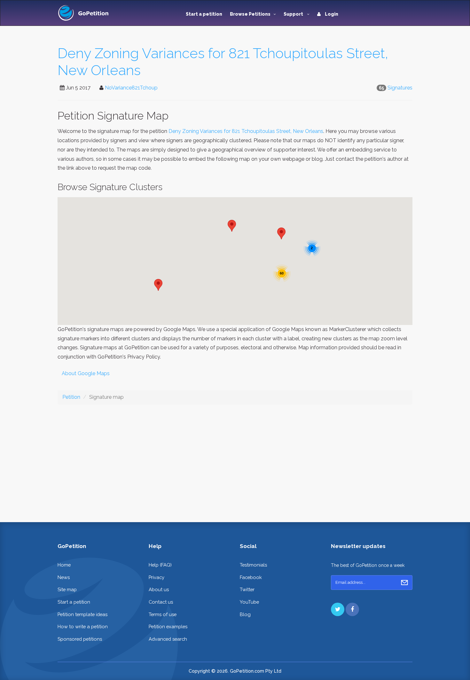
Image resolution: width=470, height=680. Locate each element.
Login (331, 14)
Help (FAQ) (160, 565)
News (64, 577)
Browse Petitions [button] (250, 14)
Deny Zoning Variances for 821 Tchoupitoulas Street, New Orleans (245, 131)
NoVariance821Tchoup (131, 88)
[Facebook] (352, 609)
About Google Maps (86, 373)
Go (404, 582)
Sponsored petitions (80, 639)
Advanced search (168, 639)
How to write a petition (83, 626)
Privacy (156, 577)
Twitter (247, 589)
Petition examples (168, 626)
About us (159, 589)
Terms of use (162, 614)
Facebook (251, 577)
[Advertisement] (235, 458)
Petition (71, 397)
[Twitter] (337, 609)
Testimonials (253, 565)
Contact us (161, 602)
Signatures (400, 88)
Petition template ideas (82, 614)
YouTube (249, 602)
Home (64, 565)
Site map (67, 589)
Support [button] (294, 14)
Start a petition (204, 14)
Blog (245, 614)
